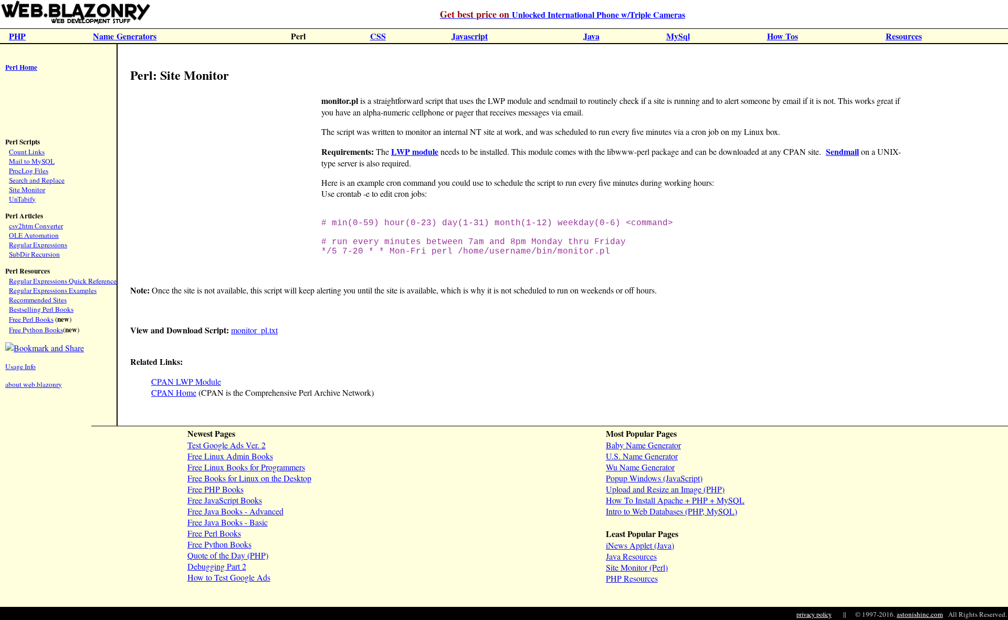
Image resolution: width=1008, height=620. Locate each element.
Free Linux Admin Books (230, 455)
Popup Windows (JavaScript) (654, 478)
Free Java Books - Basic (227, 522)
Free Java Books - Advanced (235, 511)
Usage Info (20, 366)
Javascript (470, 36)
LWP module (414, 151)
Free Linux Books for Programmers (246, 466)
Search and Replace (37, 180)
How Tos (782, 36)
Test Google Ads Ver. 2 (226, 444)
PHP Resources (632, 578)
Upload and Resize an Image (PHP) (665, 489)
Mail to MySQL (32, 161)
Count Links (27, 151)
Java (591, 36)
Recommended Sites (38, 299)
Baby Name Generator (643, 444)
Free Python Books (36, 329)
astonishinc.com (920, 614)
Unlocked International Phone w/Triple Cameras (562, 14)
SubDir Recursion (34, 254)
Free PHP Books (215, 489)
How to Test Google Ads (228, 577)
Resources (904, 36)
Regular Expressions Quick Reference (63, 281)
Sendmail (842, 151)
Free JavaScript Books (224, 500)
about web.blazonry (33, 384)
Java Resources (631, 556)
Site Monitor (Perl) (637, 567)
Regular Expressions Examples (53, 290)
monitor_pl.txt (254, 329)
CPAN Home (173, 392)
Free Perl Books (31, 319)
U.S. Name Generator (642, 455)
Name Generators (124, 36)
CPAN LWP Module (186, 381)
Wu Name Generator (640, 466)
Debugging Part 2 (216, 566)
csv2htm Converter (36, 225)
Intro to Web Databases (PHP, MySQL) (671, 511)
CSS (378, 36)
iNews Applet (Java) (640, 545)
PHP (17, 36)
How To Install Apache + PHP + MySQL (675, 500)
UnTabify (22, 199)
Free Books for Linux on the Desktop (249, 478)
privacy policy (814, 614)
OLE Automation (34, 235)
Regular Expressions (38, 244)
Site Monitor (27, 189)
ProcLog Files (28, 170)
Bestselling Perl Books (41, 309)
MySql (678, 36)
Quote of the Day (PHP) (227, 555)
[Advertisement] (36, 105)
